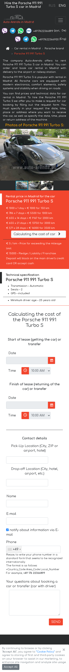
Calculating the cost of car (35, 234)
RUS (52, 5)
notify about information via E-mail (32, 532)
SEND (56, 622)
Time (12, 370)
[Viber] (4, 30)
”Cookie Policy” (45, 651)
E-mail (11, 514)
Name (11, 496)
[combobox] (14, 549)
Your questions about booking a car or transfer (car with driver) (32, 584)
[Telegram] (12, 30)
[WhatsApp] (20, 30)
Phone (11, 542)
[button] (34, 185)
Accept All (11, 667)
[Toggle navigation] (60, 20)
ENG (62, 5)
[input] (27, 360)
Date (12, 353)
